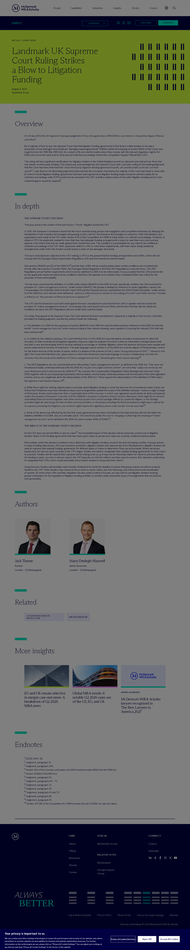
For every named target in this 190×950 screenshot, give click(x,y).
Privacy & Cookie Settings (123, 939)
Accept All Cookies (169, 939)
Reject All (147, 939)
